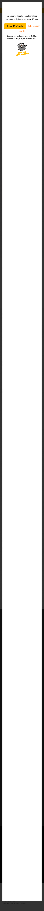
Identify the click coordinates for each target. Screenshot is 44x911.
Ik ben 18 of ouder (15, 26)
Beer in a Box (22, 8)
